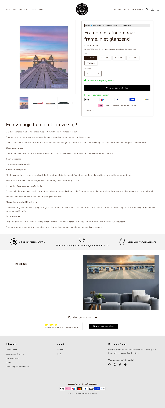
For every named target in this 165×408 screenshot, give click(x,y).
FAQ (59, 354)
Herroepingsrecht (13, 358)
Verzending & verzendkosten (17, 367)
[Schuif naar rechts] (72, 103)
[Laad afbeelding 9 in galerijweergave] (24, 103)
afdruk (8, 362)
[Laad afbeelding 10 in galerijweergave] (37, 103)
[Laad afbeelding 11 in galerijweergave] (50, 103)
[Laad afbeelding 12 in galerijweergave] (63, 103)
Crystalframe (78, 393)
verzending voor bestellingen (114, 49)
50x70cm (105, 58)
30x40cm (91, 58)
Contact (60, 350)
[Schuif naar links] (14, 103)
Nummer (87, 68)
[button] (20, 9)
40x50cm (119, 58)
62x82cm (133, 58)
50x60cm (91, 63)
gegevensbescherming (15, 354)
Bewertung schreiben (103, 326)
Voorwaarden (11, 350)
